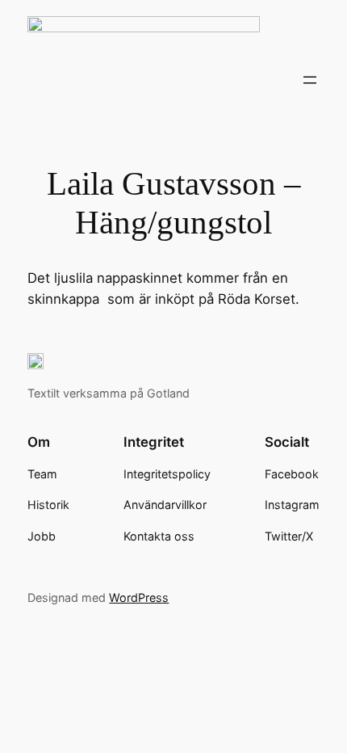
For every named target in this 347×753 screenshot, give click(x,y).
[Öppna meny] (310, 80)
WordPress (139, 597)
